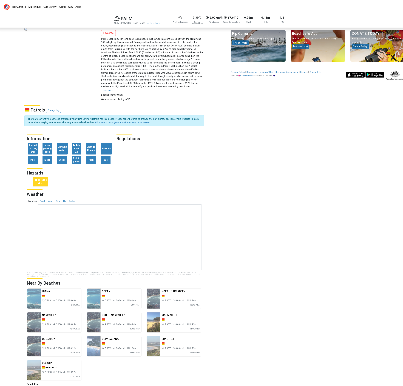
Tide (58, 201)
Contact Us (315, 72)
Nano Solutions (246, 75)
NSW (116, 23)
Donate (304, 72)
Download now (300, 46)
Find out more (240, 43)
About (62, 6)
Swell (42, 201)
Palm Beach (139, 23)
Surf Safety (50, 6)
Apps (78, 6)
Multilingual (34, 6)
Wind (50, 201)
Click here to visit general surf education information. (122, 122)
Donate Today (360, 46)
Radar (72, 201)
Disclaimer (252, 72)
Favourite (108, 32)
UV (64, 201)
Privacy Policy (238, 72)
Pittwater (126, 23)
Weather (32, 201)
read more (108, 90)
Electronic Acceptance (286, 72)
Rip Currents (19, 6)
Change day (53, 110)
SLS (70, 6)
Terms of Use (266, 72)
